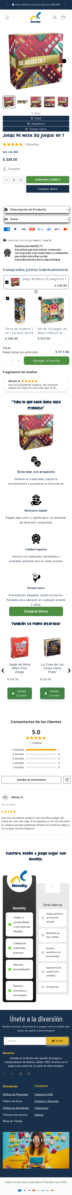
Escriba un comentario (31, 779)
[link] (15, 282)
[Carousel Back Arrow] (3, 670)
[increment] (21, 180)
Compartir (14, 168)
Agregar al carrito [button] (46, 361)
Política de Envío (12, 1101)
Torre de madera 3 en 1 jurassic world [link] (19, 331)
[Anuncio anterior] (7, 5)
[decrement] (7, 180)
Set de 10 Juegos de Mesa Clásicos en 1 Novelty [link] (52, 331)
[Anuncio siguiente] (65, 5)
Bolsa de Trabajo (13, 1121)
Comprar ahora (48, 188)
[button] (7, 17)
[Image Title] (4, 1073)
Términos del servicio (15, 1114)
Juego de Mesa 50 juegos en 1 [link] (44, 279)
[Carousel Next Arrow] (64, 61)
